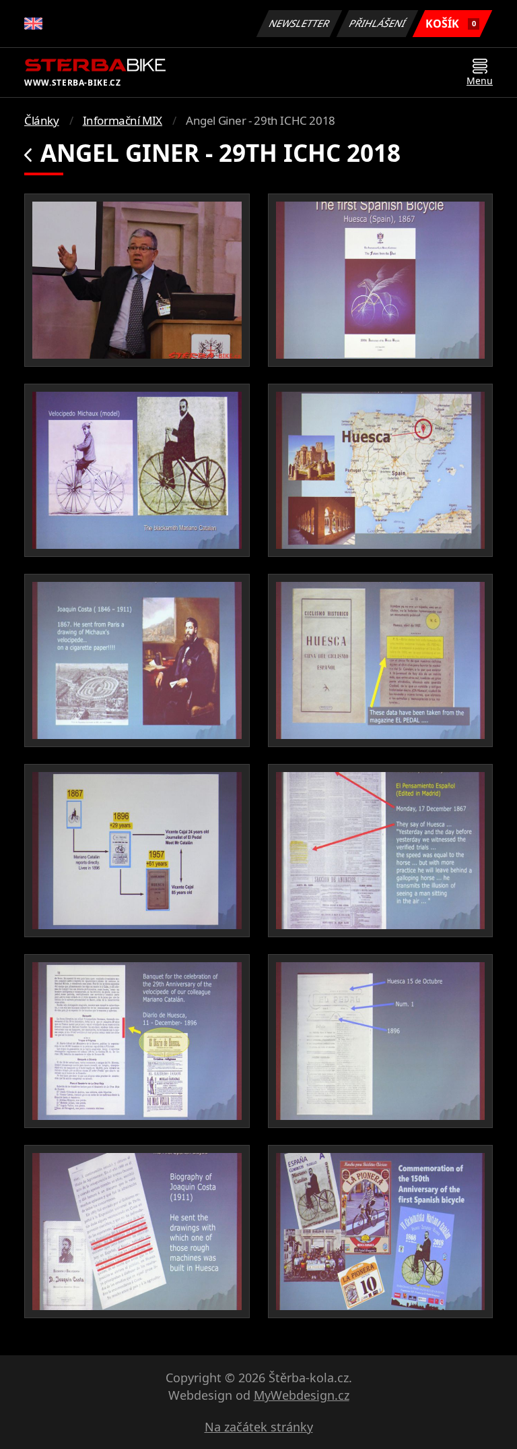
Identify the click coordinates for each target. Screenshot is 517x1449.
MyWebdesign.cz (301, 1395)
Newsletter (300, 23)
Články (41, 120)
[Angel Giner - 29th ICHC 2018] (137, 280)
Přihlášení (378, 23)
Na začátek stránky (259, 1427)
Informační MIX (122, 120)
